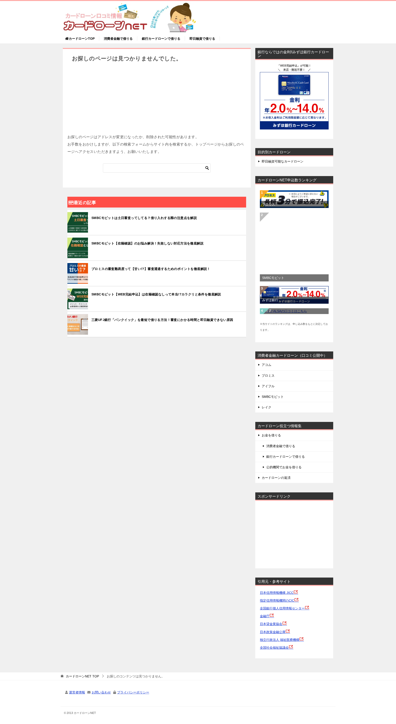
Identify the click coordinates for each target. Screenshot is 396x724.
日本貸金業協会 (271, 624)
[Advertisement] (156, 101)
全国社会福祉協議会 (274, 647)
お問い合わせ (101, 692)
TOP (82, 676)
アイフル (268, 386)
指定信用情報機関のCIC (277, 600)
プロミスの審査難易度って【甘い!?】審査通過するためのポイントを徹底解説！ (150, 269)
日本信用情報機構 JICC (277, 593)
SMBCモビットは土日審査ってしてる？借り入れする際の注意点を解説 (144, 218)
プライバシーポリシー (133, 692)
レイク (267, 310)
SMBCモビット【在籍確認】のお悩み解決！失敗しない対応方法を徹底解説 (147, 243)
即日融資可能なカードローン (282, 161)
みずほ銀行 (270, 300)
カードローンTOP (82, 38)
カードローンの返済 (276, 478)
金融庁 (265, 616)
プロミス (268, 204)
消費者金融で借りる (118, 38)
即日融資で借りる (202, 38)
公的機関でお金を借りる (284, 467)
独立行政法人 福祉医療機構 (279, 640)
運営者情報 (77, 692)
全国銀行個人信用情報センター (282, 608)
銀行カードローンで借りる (161, 38)
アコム (266, 365)
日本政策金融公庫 (273, 632)
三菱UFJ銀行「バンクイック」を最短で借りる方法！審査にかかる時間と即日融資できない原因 (162, 320)
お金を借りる (271, 435)
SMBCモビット (273, 278)
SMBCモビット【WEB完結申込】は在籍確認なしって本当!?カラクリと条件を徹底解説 (156, 294)
